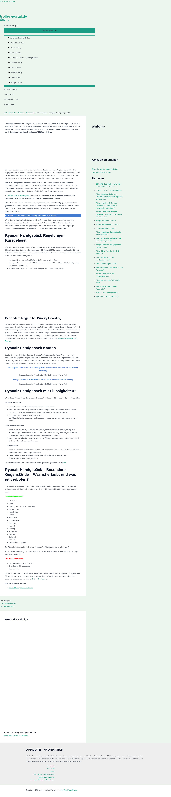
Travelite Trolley (16, 73)
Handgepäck (8, 735)
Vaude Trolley (15, 78)
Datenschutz (51, 769)
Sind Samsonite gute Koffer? (106, 264)
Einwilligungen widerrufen (47, 777)
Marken (15, 735)
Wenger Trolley (16, 83)
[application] (17, 25)
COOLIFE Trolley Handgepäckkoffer (20, 733)
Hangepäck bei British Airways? (107, 224)
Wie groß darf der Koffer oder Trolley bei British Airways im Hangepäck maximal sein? (106, 205)
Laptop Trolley (9, 94)
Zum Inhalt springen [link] (7, 1)
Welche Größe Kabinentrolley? (107, 293)
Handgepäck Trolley (11, 99)
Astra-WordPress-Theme (68, 790)
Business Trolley (10, 26)
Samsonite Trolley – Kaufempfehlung (24, 58)
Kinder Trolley (9, 104)
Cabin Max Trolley (17, 43)
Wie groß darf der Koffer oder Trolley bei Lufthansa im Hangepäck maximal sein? (109, 214)
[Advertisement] (107, 143)
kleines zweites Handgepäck (18, 196)
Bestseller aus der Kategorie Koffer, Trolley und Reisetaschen (105, 170)
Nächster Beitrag (7, 606)
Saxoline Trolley (16, 63)
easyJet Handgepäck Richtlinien (21, 588)
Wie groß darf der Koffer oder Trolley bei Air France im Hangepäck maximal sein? (109, 196)
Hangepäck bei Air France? (106, 221)
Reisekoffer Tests (38, 579)
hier (64, 463)
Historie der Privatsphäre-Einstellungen (42, 780)
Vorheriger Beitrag (8, 603)
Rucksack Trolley (10, 89)
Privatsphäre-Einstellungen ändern (44, 774)
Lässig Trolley (15, 53)
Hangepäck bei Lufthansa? (105, 228)
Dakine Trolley (15, 48)
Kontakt (52, 771)
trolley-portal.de (13, 16)
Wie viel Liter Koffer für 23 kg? (107, 296)
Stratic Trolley (15, 68)
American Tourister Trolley (20, 38)
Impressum (51, 766)
